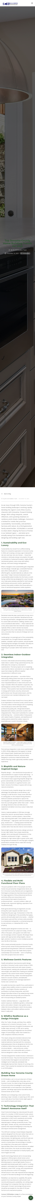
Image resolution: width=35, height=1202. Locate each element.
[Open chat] (30, 1198)
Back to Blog (7, 494)
